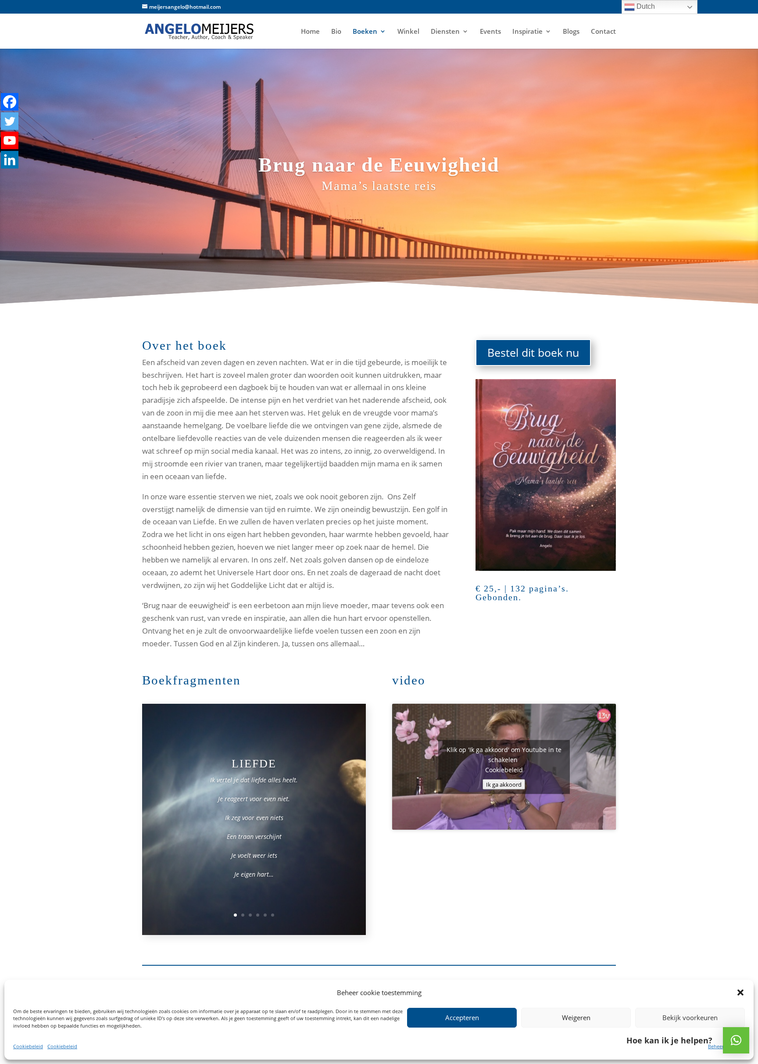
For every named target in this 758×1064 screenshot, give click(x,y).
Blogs (571, 32)
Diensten (445, 32)
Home (310, 32)
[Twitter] (9, 121)
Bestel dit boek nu (533, 352)
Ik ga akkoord (504, 784)
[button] (736, 1040)
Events (490, 32)
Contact (603, 32)
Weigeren (576, 1017)
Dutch (645, 6)
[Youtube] (9, 140)
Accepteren (462, 1017)
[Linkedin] (9, 159)
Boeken (365, 32)
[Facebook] (9, 102)
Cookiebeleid (28, 1046)
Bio (336, 32)
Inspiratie (527, 32)
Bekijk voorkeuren (690, 1017)
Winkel (408, 32)
